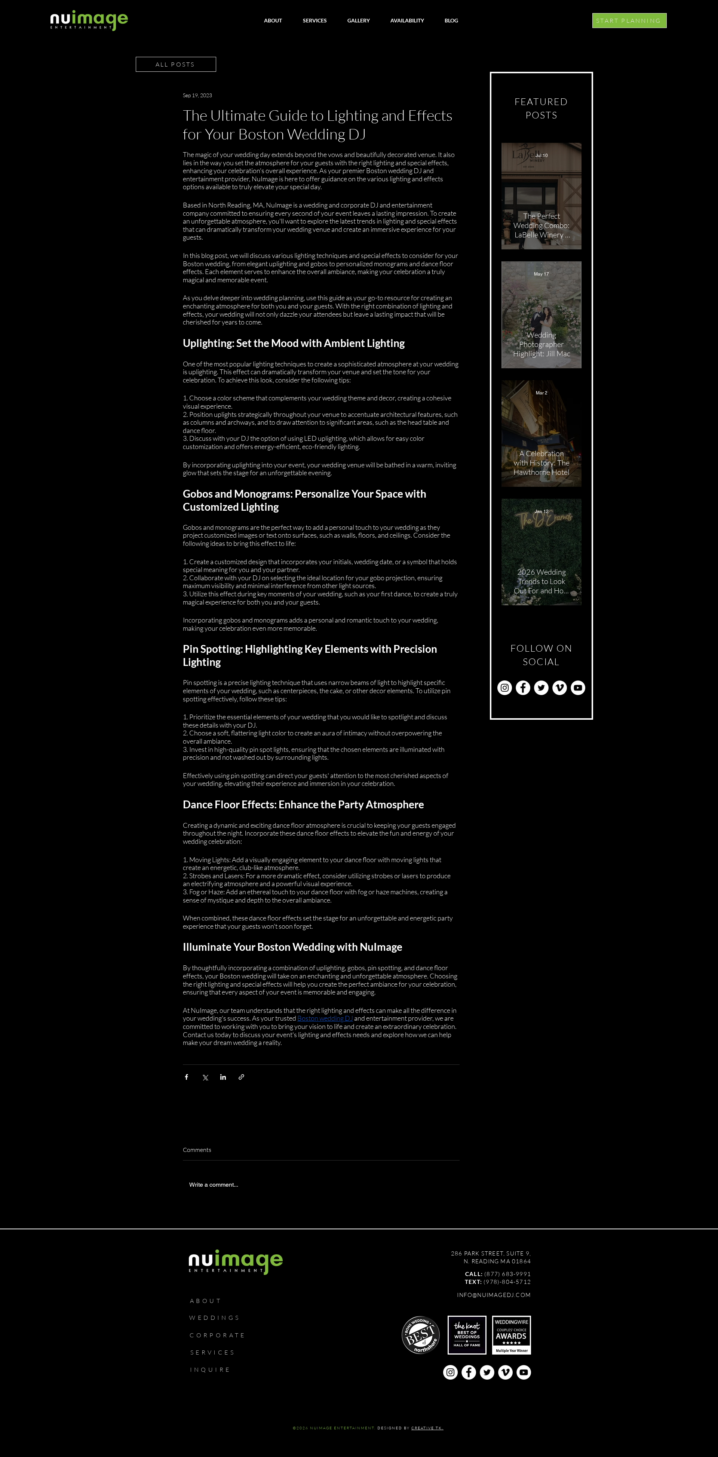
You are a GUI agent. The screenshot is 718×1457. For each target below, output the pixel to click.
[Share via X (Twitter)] (204, 1077)
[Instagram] (504, 687)
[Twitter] (541, 687)
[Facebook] (523, 687)
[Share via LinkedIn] (223, 1077)
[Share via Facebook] (186, 1077)
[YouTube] (578, 687)
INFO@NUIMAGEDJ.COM (494, 1294)
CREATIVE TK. (427, 1428)
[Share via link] (241, 1077)
